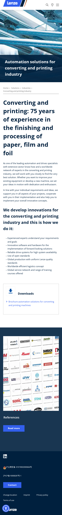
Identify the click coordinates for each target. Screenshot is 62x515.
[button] (6, 508)
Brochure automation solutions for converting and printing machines (31, 303)
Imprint (27, 495)
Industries (26, 88)
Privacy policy (42, 495)
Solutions (15, 88)
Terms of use (8, 500)
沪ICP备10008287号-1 (12, 475)
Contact (12, 485)
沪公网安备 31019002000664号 (19, 467)
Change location (10, 495)
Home (6, 88)
